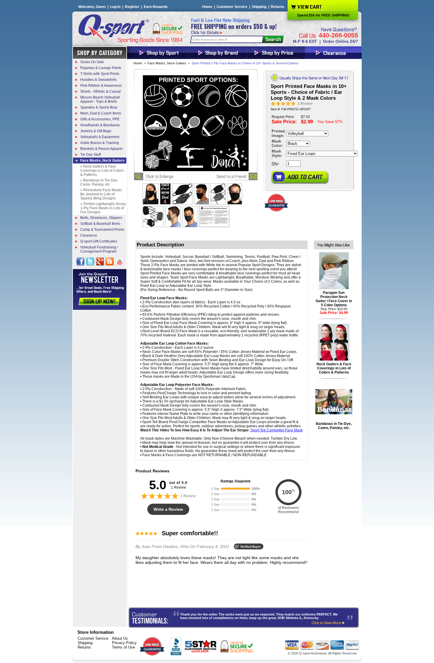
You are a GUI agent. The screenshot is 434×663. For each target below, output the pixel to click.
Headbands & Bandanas (100, 125)
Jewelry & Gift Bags (95, 131)
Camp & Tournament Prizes (102, 229)
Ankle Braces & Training (99, 143)
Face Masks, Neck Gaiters (166, 63)
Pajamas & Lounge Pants (100, 68)
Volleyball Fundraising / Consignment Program (99, 249)
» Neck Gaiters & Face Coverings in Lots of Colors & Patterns (102, 170)
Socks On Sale (92, 62)
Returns (277, 7)
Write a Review (168, 509)
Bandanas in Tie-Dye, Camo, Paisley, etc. (334, 426)
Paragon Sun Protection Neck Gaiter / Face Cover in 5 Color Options (334, 299)
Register (132, 7)
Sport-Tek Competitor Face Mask (276, 430)
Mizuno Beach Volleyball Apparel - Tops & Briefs (100, 99)
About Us (120, 638)
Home (207, 7)
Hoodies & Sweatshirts (98, 80)
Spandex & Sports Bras (99, 107)
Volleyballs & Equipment (99, 137)
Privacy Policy (124, 643)
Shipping (259, 7)
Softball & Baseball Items (100, 224)
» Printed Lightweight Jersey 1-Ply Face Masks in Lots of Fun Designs (103, 208)
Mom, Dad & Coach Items (100, 113)
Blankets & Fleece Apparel (101, 149)
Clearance (88, 235)
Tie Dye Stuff (90, 155)
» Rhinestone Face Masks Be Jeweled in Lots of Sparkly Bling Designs (101, 194)
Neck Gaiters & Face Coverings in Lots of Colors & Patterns (333, 368)
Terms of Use (123, 647)
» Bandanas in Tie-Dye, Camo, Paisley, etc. (99, 182)
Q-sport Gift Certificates (98, 241)
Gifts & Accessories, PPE (100, 119)
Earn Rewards (156, 7)
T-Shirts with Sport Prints (99, 74)
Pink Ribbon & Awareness (101, 86)
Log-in (115, 7)
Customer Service (232, 7)
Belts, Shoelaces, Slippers (101, 218)
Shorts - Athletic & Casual (100, 91)
